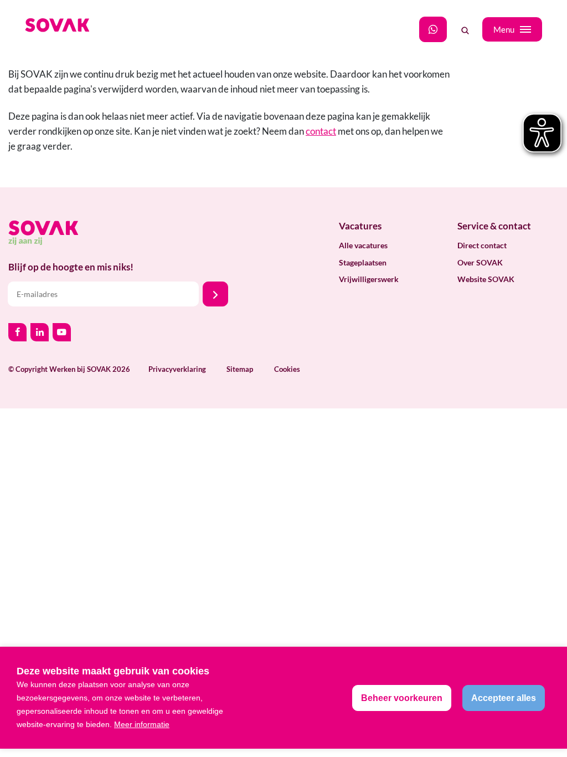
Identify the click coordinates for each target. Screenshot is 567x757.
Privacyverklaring (177, 369)
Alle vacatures (363, 245)
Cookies (287, 369)
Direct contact (482, 245)
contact (321, 131)
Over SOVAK (480, 262)
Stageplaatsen (362, 262)
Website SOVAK (485, 279)
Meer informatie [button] (141, 724)
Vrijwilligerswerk (369, 279)
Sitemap (239, 369)
